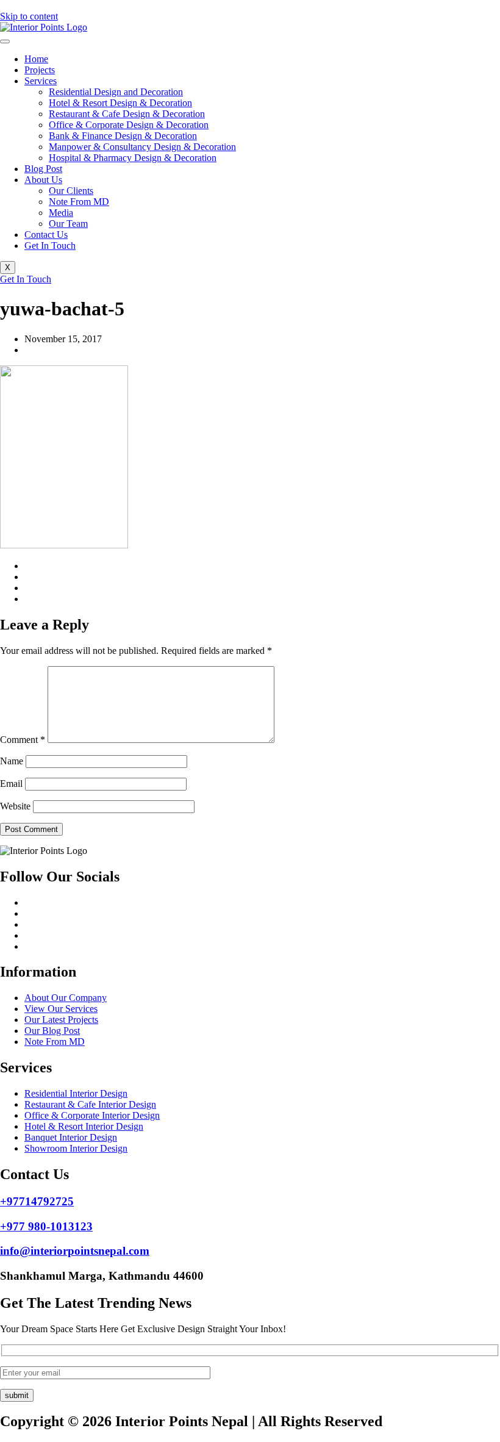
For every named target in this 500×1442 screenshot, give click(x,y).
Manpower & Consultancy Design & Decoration (142, 147)
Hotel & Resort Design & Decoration (120, 103)
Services (40, 81)
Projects (39, 70)
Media (61, 212)
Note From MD (79, 201)
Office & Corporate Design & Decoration (129, 125)
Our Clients (71, 190)
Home (36, 59)
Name (11, 761)
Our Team (68, 223)
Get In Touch (50, 245)
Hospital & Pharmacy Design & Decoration (132, 157)
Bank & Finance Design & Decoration (123, 136)
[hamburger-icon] (5, 41)
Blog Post (43, 168)
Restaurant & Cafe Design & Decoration (127, 114)
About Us (43, 179)
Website (15, 806)
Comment (22, 739)
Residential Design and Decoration (116, 92)
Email (11, 783)
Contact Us (46, 234)
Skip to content (29, 16)
